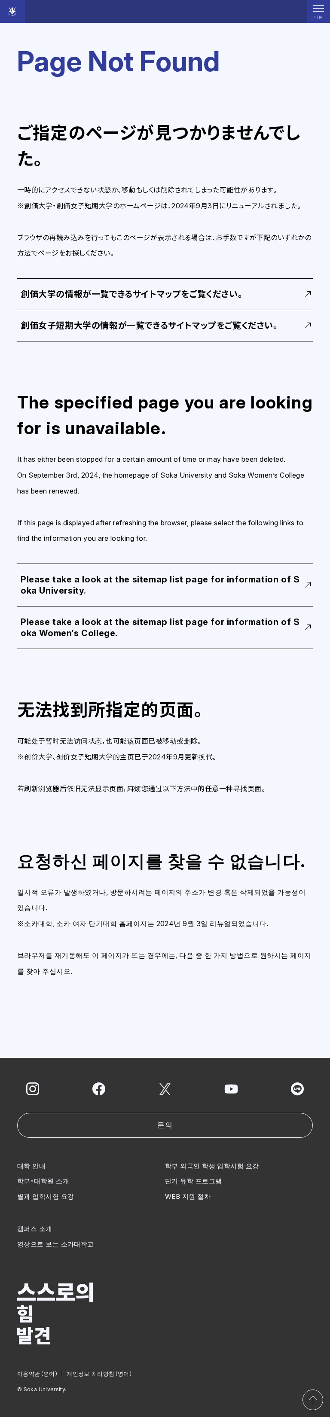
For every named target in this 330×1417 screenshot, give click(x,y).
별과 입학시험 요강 (45, 1196)
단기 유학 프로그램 (193, 1181)
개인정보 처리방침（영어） (99, 1373)
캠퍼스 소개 (34, 1229)
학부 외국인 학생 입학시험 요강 (212, 1166)
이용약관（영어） (37, 1373)
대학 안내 (31, 1166)
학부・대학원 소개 (43, 1181)
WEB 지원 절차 (188, 1196)
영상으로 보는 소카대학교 (55, 1244)
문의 (164, 1125)
